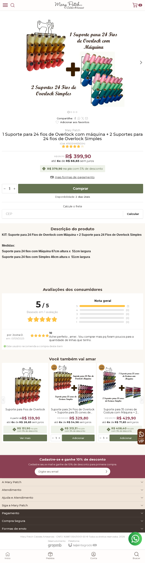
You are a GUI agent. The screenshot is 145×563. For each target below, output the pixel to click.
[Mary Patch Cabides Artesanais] (69, 5)
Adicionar (78, 438)
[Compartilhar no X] (82, 118)
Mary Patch (72, 130)
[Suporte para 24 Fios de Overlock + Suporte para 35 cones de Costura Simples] (73, 402)
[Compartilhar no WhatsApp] (79, 118)
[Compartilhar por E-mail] (86, 118)
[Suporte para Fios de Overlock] (25, 402)
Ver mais (25, 438)
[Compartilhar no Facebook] (75, 118)
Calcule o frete (72, 206)
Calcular (133, 214)
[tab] (68, 112)
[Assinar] (106, 471)
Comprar (80, 189)
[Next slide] (140, 62)
